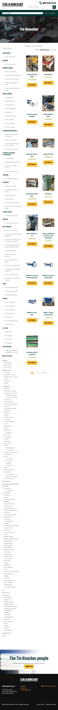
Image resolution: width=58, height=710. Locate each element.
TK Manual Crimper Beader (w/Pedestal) (11, 135)
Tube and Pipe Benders (10, 587)
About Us (23, 686)
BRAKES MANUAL (7, 94)
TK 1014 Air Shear (9, 324)
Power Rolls (7, 381)
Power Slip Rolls (8, 558)
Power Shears (7, 367)
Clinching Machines (9, 402)
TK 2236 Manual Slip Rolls (11, 287)
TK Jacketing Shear (10, 313)
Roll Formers (7, 443)
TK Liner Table (8, 339)
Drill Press (6, 413)
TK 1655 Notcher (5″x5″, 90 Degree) (11, 190)
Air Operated (10, 459)
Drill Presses (7, 519)
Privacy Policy (40, 704)
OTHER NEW (6, 386)
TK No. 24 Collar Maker (10, 250)
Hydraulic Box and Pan (12, 397)
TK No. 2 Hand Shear (10, 306)
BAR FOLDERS (6, 53)
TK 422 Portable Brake (10, 108)
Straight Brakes (8, 585)
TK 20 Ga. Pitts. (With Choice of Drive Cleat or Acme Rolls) (13, 240)
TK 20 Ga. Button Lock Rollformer (10, 255)
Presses (6, 439)
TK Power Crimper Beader (11, 149)
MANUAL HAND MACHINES (11, 539)
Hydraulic (9, 463)
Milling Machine (8, 426)
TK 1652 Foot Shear (10, 309)
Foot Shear (9, 461)
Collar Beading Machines (10, 408)
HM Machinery (6, 370)
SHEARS (5, 298)
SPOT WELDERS (7, 346)
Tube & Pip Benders (9, 478)
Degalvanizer (7, 410)
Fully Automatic (10, 474)
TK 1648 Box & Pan (9, 105)
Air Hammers (7, 488)
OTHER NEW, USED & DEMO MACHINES (10, 485)
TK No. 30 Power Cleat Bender (12, 75)
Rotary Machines (8, 454)
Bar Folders (7, 495)
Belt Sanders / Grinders (10, 374)
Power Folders (8, 365)
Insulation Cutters (8, 417)
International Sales (26, 690)
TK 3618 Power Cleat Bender (12, 79)
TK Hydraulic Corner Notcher (12, 202)
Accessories (7, 372)
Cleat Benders (7, 506)
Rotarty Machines (8, 574)
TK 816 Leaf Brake (9, 119)
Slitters (6, 467)
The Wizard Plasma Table (11, 215)
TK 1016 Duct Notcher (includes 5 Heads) (13, 207)
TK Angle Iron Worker (10, 195)
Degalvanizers (7, 517)
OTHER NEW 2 (6, 481)
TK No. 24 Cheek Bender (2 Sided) (11, 83)
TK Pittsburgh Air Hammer (11, 178)
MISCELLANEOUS (8, 545)
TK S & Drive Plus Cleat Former (12, 265)
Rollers (6, 445)
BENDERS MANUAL (8, 68)
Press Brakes (7, 437)
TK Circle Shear (9, 317)
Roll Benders (7, 441)
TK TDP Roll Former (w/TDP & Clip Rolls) (12, 279)
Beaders (6, 497)
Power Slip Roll (10, 450)
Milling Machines (8, 543)
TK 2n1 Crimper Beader (10, 140)
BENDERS (6, 501)
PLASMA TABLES (7, 212)
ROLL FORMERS (7, 226)
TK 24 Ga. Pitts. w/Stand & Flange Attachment (13, 235)
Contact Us (29, 666)
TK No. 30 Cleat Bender (10, 71)
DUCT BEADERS (8, 521)
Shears (6, 383)
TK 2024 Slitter (8, 332)
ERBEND (4, 360)
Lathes (6, 423)
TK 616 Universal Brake (10, 116)
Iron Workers (7, 419)
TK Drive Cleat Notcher (10, 186)
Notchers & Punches (9, 549)
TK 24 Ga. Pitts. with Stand (11, 230)
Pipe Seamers (7, 554)
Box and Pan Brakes (12, 395)
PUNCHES (5, 219)
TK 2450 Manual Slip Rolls (11, 291)
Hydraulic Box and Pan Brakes (11, 525)
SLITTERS (5, 328)
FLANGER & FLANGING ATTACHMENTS (9, 154)
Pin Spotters (7, 430)
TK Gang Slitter (8, 343)
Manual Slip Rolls (8, 541)
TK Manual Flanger (9, 158)
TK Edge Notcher (9, 199)
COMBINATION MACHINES (10, 131)
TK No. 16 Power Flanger (11, 171)
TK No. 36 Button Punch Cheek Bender (12, 89)
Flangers (6, 415)
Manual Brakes (8, 363)
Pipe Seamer (7, 434)
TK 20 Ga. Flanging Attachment (12, 162)
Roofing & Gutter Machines (11, 452)
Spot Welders (7, 472)
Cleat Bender (7, 399)
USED (3, 636)
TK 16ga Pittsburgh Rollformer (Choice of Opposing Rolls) (12, 246)
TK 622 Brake (8, 112)
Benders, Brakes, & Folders (11, 377)
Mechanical (9, 465)
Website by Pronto (51, 704)
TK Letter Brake (9, 97)
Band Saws (7, 493)
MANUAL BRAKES (8, 536)
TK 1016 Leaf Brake (10, 127)
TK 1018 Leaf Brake (10, 123)
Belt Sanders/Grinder (9, 499)
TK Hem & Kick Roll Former (11, 274)
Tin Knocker (5, 595)
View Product (32, 85)
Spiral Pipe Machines (9, 469)
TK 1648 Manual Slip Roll (11, 295)
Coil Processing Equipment (11, 404)
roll (3, 590)
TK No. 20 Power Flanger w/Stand (11, 166)
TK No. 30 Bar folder (10, 57)
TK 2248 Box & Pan (9, 101)
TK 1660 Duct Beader (10, 64)
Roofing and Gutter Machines (11, 571)
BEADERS (5, 60)
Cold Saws (7, 406)
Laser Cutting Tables (9, 421)
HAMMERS (5, 175)
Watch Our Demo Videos (49, 686)
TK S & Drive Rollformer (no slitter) (12, 260)
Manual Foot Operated (12, 476)
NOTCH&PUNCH (8, 547)
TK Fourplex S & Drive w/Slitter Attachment (12, 270)
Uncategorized (6, 633)
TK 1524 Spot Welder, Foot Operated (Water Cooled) (11, 351)
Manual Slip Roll (10, 448)
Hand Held (9, 432)
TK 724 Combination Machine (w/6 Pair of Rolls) (12, 144)
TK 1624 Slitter (8, 335)
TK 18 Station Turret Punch (11, 223)
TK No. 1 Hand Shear (10, 302)
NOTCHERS (6, 182)
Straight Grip (10, 490)
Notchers (6, 379)
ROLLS (4, 284)
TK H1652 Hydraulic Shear (11, 321)
